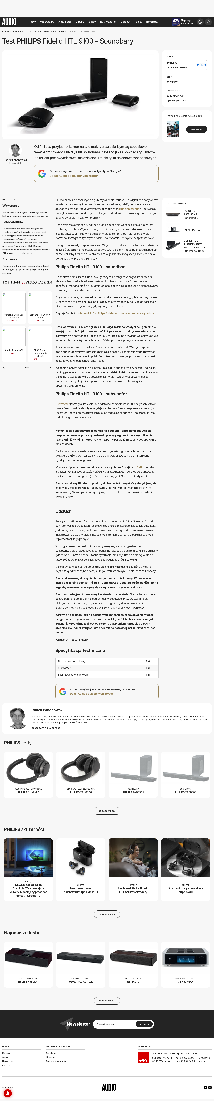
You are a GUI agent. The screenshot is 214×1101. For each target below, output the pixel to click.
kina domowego (129, 209)
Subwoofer (62, 404)
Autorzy (6, 1065)
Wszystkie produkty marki (178, 67)
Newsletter (152, 22)
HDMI (138, 467)
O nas (5, 1057)
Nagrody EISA (187, 22)
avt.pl (202, 1061)
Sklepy (92, 22)
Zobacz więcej (107, 811)
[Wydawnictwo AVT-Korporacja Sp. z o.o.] (143, 1058)
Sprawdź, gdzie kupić (176, 101)
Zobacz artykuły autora (46, 728)
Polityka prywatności (56, 1061)
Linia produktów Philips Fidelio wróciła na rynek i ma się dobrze (115, 313)
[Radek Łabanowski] (18, 718)
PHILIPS (172, 62)
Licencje (50, 1057)
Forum (138, 22)
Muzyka (79, 22)
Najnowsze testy (21, 933)
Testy (32, 22)
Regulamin (51, 1053)
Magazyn (125, 22)
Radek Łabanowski (15, 160)
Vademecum (47, 22)
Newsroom (7, 1061)
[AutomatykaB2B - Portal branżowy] (109, 1088)
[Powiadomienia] (8, 1093)
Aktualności (64, 22)
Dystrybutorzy (108, 22)
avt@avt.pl (205, 1057)
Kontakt (6, 1053)
